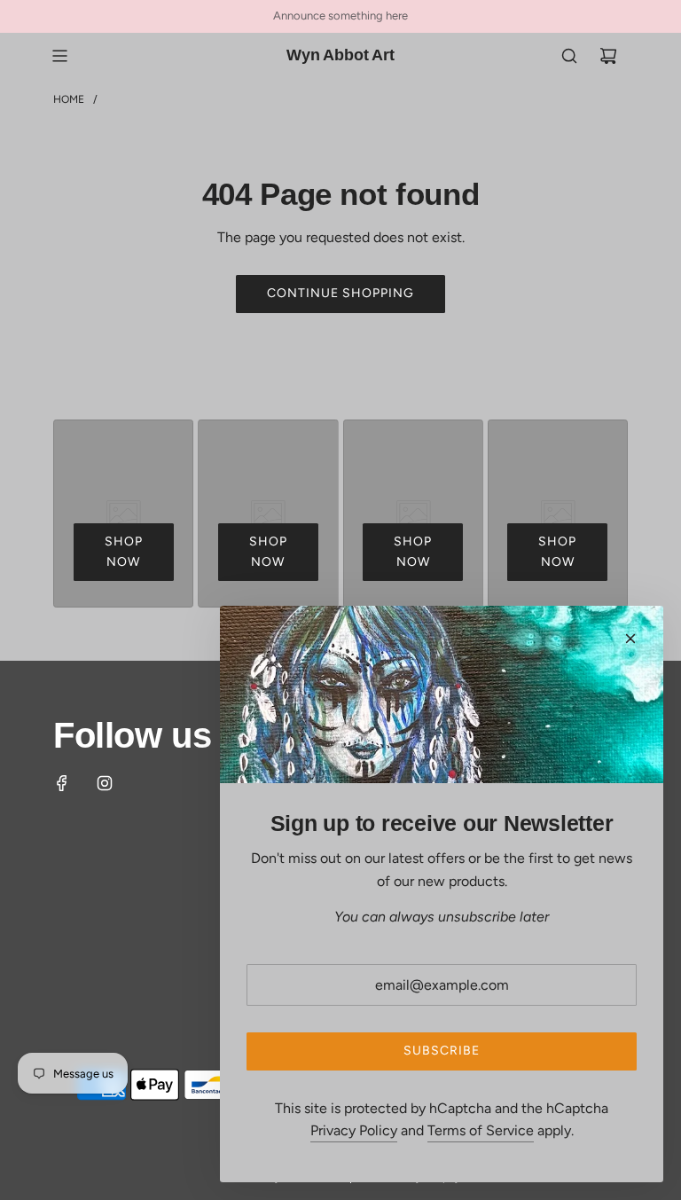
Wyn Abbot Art (340, 55)
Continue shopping (340, 293)
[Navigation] (59, 55)
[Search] (569, 55)
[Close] (630, 638)
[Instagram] (104, 783)
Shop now (124, 551)
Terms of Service (480, 1130)
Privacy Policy (353, 1130)
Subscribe (441, 1050)
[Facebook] (62, 783)
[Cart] (608, 55)
